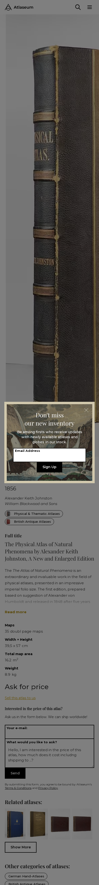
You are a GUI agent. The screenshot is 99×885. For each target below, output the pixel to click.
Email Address (27, 451)
